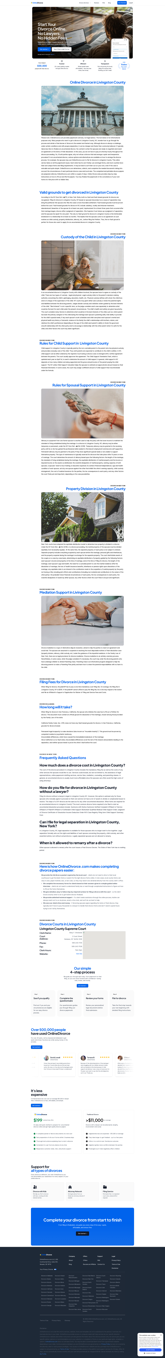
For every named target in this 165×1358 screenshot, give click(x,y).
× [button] (161, 1335)
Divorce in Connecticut (47, 1295)
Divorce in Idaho (59, 1279)
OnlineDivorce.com (51, 1341)
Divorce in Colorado (46, 1292)
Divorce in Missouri (74, 1291)
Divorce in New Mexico (88, 1275)
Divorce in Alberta (115, 1282)
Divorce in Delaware (46, 1299)
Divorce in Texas (100, 1284)
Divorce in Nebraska (74, 1297)
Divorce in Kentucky (60, 1295)
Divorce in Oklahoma (88, 1296)
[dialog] (150, 1344)
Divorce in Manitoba (115, 1291)
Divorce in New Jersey (75, 1309)
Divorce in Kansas (60, 1292)
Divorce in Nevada (74, 1300)
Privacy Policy (105, 1344)
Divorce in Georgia (46, 1305)
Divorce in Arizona (46, 1282)
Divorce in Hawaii (59, 1275)
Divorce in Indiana (60, 1285)
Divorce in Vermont (101, 1291)
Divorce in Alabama (47, 1275)
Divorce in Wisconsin (102, 1309)
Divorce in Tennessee (102, 1281)
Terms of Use (64, 1349)
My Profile (43, 1354)
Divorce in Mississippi (74, 1287)
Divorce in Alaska (46, 1279)
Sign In (52, 54)
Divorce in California (46, 1289)
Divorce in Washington (102, 1297)
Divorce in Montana (74, 1294)
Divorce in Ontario (115, 1299)
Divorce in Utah (100, 1287)
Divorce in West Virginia (102, 1306)
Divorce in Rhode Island (88, 1306)
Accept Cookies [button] (150, 1350)
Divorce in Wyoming (115, 1275)
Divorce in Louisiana (60, 1299)
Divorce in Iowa (59, 1289)
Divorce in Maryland (60, 1305)
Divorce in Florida (46, 1302)
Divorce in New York (87, 1279)
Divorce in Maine (59, 1302)
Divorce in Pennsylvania (89, 1302)
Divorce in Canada (115, 1279)
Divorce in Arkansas (46, 1285)
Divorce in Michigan (74, 1281)
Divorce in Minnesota (74, 1284)
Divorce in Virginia (101, 1294)
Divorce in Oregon (87, 1299)
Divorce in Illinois (59, 1282)
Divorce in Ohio (86, 1292)
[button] (150, 1353)
